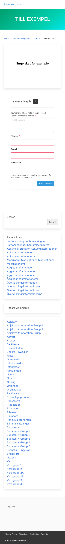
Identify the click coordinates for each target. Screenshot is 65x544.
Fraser (10, 355)
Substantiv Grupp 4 (18, 442)
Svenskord (13, 453)
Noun (10, 378)
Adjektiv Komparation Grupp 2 (25, 329)
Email (15, 149)
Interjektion (13, 366)
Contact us (34, 534)
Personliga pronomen (19, 397)
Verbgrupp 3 (14, 480)
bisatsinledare (15, 348)
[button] (61, 4)
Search (11, 216)
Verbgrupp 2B (15, 476)
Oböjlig (11, 382)
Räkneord (12, 412)
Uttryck (37, 38)
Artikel (11, 340)
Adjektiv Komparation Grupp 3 (25, 333)
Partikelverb (14, 393)
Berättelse (13, 344)
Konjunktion (14, 370)
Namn (10, 374)
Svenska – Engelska (21, 38)
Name (15, 136)
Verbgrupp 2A (15, 472)
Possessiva (13, 400)
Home (6, 38)
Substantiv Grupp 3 (18, 438)
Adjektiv (12, 321)
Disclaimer (23, 534)
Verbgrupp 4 (14, 483)
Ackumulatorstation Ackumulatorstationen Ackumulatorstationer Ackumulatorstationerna (32, 252)
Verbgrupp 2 (14, 468)
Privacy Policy (10, 534)
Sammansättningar (18, 423)
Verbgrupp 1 (14, 465)
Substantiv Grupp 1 (18, 431)
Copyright (45, 534)
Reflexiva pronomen (19, 419)
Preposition (14, 404)
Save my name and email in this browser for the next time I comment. (31, 176)
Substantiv (13, 427)
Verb (9, 461)
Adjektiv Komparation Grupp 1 (25, 325)
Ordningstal (14, 389)
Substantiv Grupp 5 (18, 446)
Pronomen (13, 408)
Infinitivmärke (15, 363)
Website (16, 162)
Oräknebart (14, 385)
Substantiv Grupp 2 (18, 434)
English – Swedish (17, 351)
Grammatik (13, 359)
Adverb (11, 336)
